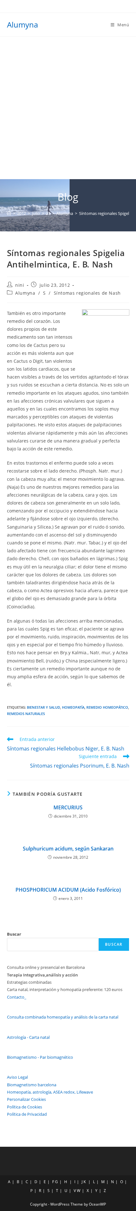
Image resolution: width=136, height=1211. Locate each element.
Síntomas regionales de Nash (87, 293)
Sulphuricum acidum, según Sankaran (68, 848)
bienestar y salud (43, 707)
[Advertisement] (68, 108)
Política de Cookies (24, 1107)
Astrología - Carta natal (28, 1037)
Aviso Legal (17, 1077)
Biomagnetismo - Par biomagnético (40, 1057)
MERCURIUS (68, 807)
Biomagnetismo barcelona (31, 1085)
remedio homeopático (107, 707)
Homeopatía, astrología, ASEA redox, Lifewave (50, 1092)
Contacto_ (16, 997)
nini (19, 285)
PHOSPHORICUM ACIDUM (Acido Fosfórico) (68, 889)
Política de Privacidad (27, 1114)
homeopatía (73, 707)
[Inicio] (9, 213)
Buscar (14, 934)
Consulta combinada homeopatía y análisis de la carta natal (62, 1017)
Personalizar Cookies (26, 1099)
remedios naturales (26, 713)
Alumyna (22, 24)
